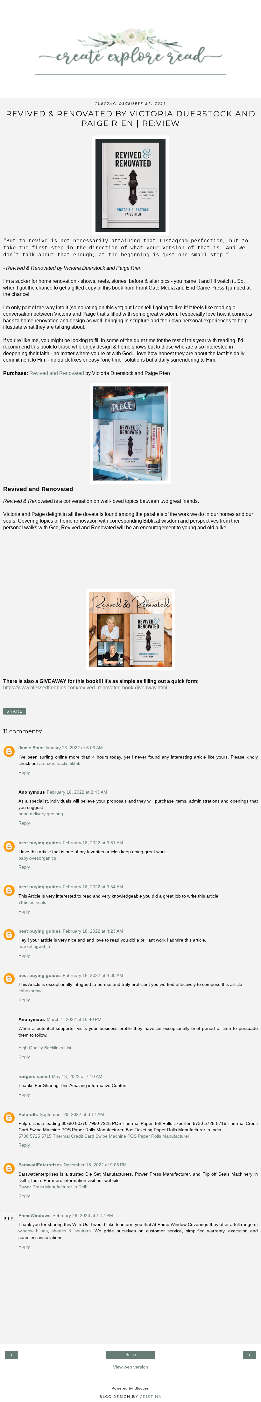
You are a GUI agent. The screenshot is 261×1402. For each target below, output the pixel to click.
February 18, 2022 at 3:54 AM (93, 886)
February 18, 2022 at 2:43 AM (77, 792)
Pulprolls (28, 1114)
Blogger (141, 1388)
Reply (24, 772)
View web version (130, 1366)
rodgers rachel (34, 1076)
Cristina (151, 1396)
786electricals (32, 902)
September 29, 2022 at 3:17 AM (72, 1114)
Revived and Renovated (56, 373)
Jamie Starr (30, 747)
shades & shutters (71, 1230)
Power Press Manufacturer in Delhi (53, 1186)
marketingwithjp (34, 946)
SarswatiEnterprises (40, 1164)
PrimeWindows (34, 1215)
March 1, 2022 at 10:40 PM (74, 1019)
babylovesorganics (37, 858)
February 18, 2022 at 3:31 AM (93, 842)
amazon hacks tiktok (59, 763)
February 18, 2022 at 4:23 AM (93, 931)
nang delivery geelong (40, 813)
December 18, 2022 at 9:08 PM (95, 1164)
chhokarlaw (29, 990)
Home (130, 1355)
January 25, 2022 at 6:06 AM (74, 747)
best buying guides (39, 842)
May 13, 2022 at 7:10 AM (77, 1076)
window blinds (33, 1230)
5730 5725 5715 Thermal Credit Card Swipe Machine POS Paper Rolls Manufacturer (103, 1136)
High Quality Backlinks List (44, 1047)
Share (14, 711)
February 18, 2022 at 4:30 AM (93, 975)
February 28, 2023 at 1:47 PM (83, 1215)
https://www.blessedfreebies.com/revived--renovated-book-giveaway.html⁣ (85, 687)
